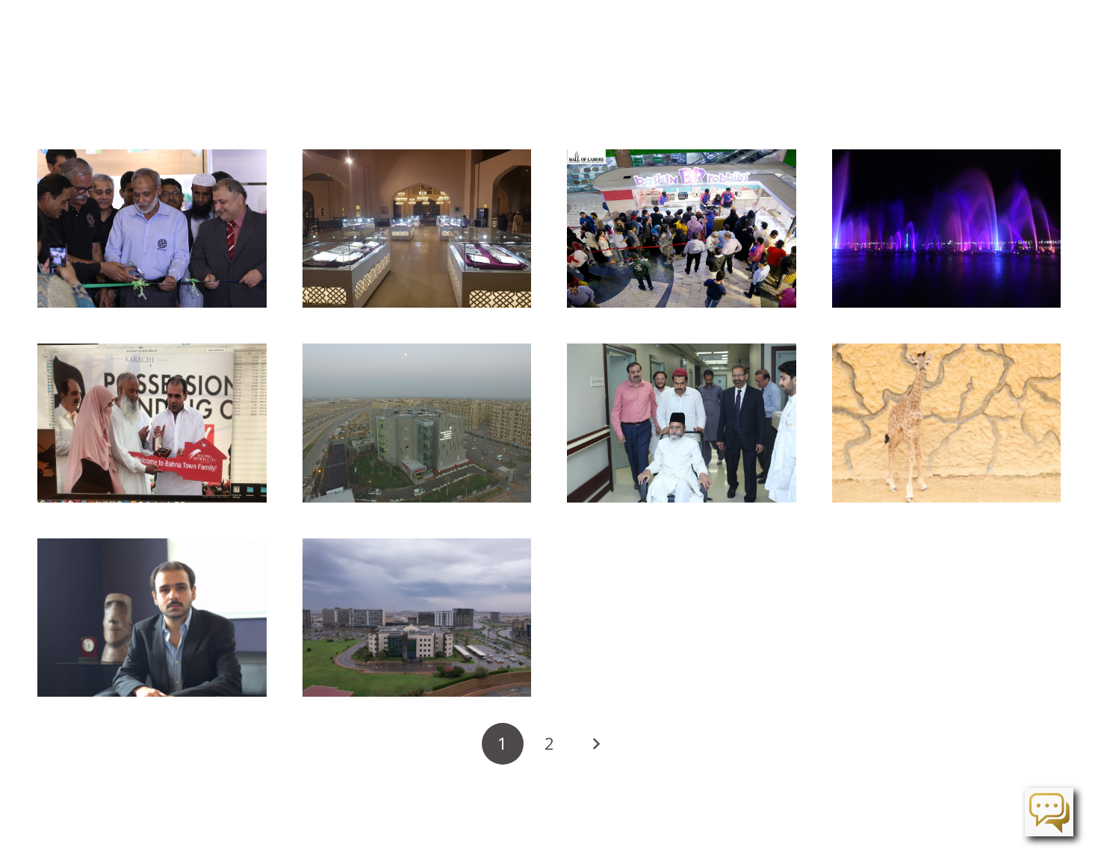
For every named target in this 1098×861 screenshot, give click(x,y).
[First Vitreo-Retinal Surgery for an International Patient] (681, 423)
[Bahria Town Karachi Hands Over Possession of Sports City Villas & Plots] (152, 423)
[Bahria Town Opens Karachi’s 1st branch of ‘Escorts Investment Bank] (152, 228)
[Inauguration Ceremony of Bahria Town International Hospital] (417, 423)
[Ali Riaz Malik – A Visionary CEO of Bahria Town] (152, 617)
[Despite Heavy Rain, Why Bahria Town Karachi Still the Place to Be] (417, 617)
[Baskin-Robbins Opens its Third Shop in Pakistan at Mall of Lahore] (681, 228)
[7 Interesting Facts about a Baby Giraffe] (946, 423)
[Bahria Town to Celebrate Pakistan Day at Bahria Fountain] (946, 228)
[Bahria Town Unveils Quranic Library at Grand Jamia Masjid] (417, 228)
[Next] (595, 744)
